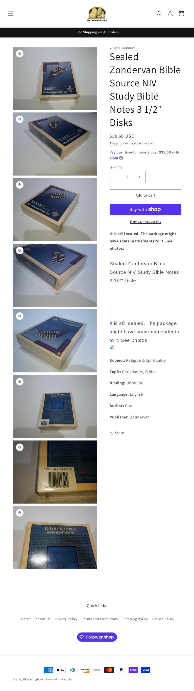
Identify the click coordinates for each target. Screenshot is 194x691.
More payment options (145, 221)
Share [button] (119, 432)
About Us (43, 619)
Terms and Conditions (100, 619)
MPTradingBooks (34, 679)
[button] (10, 13)
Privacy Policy (66, 619)
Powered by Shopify (59, 679)
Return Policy (163, 619)
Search (25, 619)
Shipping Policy (135, 619)
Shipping (116, 143)
